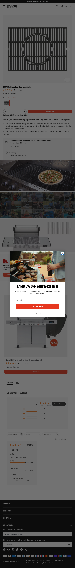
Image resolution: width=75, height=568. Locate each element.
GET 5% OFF (37, 307)
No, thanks (37, 313)
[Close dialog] (62, 253)
